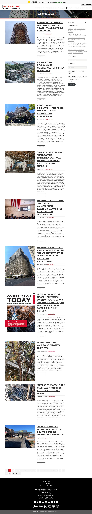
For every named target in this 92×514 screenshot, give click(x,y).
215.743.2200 (46, 481)
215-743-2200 (86, 5)
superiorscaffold (48, 34)
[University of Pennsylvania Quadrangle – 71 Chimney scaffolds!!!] (20, 72)
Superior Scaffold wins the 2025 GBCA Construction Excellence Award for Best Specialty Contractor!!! (77, 51)
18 (63, 470)
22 (16, 473)
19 (6, 473)
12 (44, 470)
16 (56, 470)
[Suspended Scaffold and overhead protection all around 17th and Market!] (20, 392)
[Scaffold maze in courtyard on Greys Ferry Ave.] (20, 361)
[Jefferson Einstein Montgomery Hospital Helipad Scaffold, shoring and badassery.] (20, 436)
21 (13, 473)
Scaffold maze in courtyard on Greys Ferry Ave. (48, 345)
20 (10, 473)
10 (38, 470)
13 (47, 470)
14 (50, 470)
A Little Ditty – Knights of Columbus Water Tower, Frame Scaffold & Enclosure (76, 30)
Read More (41, 56)
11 (41, 470)
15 (53, 470)
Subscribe (71, 84)
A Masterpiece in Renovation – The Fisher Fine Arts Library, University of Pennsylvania (50, 110)
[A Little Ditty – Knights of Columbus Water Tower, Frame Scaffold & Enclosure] (20, 32)
